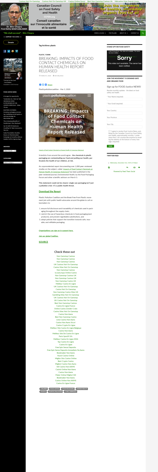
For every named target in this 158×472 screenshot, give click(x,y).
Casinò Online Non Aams (66, 369)
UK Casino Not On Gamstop (65, 300)
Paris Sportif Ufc (66, 336)
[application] (124, 60)
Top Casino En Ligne (66, 342)
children (44, 388)
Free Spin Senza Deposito (65, 347)
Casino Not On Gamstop (66, 289)
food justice (54, 388)
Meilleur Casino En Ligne (66, 284)
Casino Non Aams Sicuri (65, 322)
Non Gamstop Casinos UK (65, 275)
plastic (43, 391)
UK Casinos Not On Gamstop (66, 264)
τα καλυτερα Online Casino (66, 273)
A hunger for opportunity (11, 96)
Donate (11, 42)
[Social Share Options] (109, 167)
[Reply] (127, 167)
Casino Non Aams (66, 314)
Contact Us (135, 33)
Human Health (82, 388)
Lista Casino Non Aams (65, 320)
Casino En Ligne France (65, 306)
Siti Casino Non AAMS (66, 367)
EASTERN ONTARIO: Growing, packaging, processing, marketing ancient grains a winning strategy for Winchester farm (12, 114)
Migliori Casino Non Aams (65, 364)
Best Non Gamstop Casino (65, 317)
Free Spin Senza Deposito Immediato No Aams (65, 350)
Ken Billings (58, 75)
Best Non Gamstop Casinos (66, 303)
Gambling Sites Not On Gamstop (65, 295)
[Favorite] (139, 167)
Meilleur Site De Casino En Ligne (66, 334)
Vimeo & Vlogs (99, 33)
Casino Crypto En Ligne (65, 325)
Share (50, 85)
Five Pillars (113, 33)
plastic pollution (55, 391)
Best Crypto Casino (66, 361)
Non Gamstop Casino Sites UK (65, 292)
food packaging (68, 388)
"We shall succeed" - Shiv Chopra (18, 33)
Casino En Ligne (65, 345)
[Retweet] (134, 167)
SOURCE (43, 242)
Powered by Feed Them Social (124, 171)
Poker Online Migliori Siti (66, 375)
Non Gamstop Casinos (66, 256)
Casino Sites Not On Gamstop (66, 267)
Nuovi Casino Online (65, 356)
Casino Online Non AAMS (65, 380)
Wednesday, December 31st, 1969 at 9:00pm (124, 163)
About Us (123, 33)
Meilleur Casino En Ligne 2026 (65, 339)
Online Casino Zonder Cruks (65, 309)
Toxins (47, 55)
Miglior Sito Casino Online (65, 358)
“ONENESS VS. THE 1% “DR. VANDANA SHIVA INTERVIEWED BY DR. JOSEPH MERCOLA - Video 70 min (12, 103)
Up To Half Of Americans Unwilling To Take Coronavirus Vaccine (12, 128)
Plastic (42, 55)
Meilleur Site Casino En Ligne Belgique (65, 328)
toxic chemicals (70, 391)
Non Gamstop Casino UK (66, 281)
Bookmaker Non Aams (66, 353)
